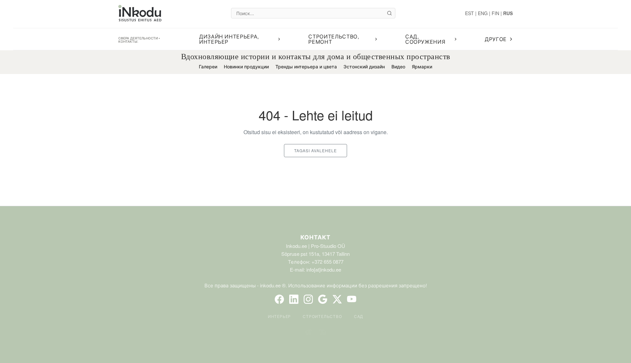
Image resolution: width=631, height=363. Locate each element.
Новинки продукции (246, 66)
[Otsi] (389, 13)
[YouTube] (351, 299)
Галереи (208, 66)
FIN (495, 13)
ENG (483, 13)
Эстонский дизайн (364, 66)
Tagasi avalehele (315, 150)
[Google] (322, 299)
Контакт (315, 237)
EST (469, 13)
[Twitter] (337, 299)
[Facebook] (279, 299)
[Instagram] (308, 299)
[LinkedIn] (293, 299)
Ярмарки (422, 66)
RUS (508, 13)
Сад (358, 316)
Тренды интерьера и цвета (306, 66)
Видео (398, 66)
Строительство (322, 316)
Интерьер (279, 316)
